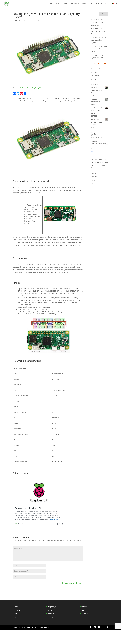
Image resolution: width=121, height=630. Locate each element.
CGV (93, 184)
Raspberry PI (36, 88)
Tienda (65, 3)
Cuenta (91, 3)
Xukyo (16, 20)
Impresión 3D (74, 3)
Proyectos (84, 607)
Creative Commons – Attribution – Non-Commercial (99, 165)
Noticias (30, 20)
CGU (93, 180)
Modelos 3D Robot (99, 144)
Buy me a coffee (99, 63)
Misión (58, 3)
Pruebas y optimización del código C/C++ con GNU (99, 49)
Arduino (94, 72)
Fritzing (93, 79)
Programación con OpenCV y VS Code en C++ (99, 31)
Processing (95, 76)
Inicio (51, 3)
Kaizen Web (44, 627)
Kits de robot (95, 138)
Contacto (99, 3)
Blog (83, 3)
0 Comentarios (37, 20)
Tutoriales (84, 614)
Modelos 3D (95, 141)
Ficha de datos (25, 88)
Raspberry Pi (95, 69)
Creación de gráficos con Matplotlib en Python (98, 40)
